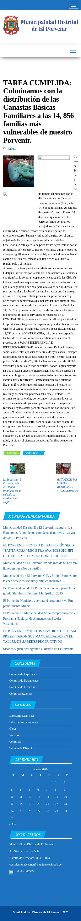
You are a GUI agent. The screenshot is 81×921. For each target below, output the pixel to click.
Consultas (15, 741)
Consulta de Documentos (23, 680)
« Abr (12, 824)
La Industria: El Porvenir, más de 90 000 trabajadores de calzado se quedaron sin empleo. (12, 491)
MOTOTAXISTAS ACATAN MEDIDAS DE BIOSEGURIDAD (67, 485)
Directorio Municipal (21, 715)
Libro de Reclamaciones (23, 722)
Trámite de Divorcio (21, 748)
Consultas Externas (20, 693)
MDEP (12, 148)
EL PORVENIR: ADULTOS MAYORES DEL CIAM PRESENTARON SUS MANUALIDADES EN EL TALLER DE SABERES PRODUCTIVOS (39, 636)
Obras (12, 728)
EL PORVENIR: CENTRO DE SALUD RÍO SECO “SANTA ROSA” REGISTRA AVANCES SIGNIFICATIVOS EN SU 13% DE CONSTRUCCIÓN (38, 551)
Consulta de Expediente (23, 674)
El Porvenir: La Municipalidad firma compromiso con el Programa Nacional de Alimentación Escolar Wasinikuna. (39, 618)
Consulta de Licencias (22, 687)
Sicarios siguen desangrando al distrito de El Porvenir (38, 649)
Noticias (14, 735)
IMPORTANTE (33, 452)
